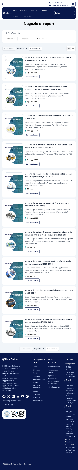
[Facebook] (3, 396)
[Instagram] (18, 396)
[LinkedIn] (13, 396)
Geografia (25, 39)
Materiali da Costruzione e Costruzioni (53, 381)
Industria (10, 39)
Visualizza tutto (54, 387)
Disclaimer (37, 394)
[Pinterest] (27, 396)
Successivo (34, 49)
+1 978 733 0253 (57, 3)
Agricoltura (52, 375)
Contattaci (37, 376)
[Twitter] (8, 396)
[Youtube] (22, 396)
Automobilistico (54, 367)
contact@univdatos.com (60, 5)
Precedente (10, 49)
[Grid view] (73, 48)
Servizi (35, 373)
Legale (35, 391)
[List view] (69, 48)
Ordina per (40, 39)
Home (35, 367)
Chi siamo (36, 370)
